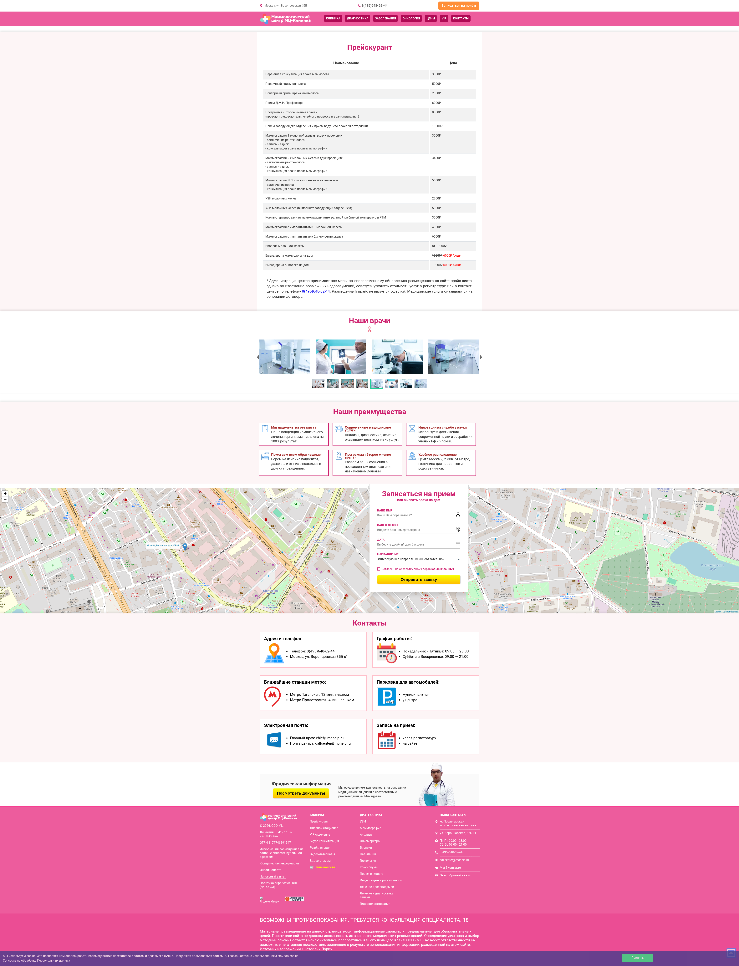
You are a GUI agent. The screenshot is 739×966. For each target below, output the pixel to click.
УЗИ (363, 821)
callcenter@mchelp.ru (454, 860)
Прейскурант (319, 821)
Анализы (366, 834)
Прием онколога (372, 874)
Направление (387, 554)
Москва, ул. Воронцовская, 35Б (285, 5)
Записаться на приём (458, 5)
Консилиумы (369, 867)
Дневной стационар (324, 828)
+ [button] (5, 493)
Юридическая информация (279, 863)
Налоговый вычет (273, 876)
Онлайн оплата (271, 870)
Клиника (333, 18)
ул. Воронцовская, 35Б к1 (458, 833)
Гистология (368, 861)
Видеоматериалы (322, 854)
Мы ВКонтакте (450, 867)
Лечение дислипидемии (377, 887)
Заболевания (385, 18)
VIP (444, 18)
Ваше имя (384, 510)
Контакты (461, 18)
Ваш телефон (387, 525)
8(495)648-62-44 (374, 6)
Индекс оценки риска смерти (381, 880)
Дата (381, 539)
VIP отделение (320, 834)
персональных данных (438, 569)
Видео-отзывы (320, 861)
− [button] (5, 499)
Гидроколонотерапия (375, 904)
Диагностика (357, 18)
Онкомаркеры (370, 841)
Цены (431, 18)
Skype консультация (324, 841)
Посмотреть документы (301, 793)
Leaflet (718, 612)
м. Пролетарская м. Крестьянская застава (458, 823)
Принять (637, 957)
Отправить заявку (419, 579)
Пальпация (368, 854)
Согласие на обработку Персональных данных (36, 960)
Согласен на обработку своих (417, 569)
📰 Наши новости (322, 867)
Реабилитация (320, 847)
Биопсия (366, 847)
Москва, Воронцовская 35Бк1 (163, 545)
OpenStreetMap (730, 612)
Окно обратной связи (455, 875)
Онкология (411, 18)
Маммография (370, 828)
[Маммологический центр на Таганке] (284, 357)
